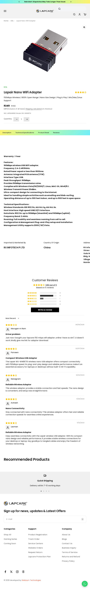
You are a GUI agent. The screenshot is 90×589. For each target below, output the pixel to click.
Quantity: (8, 118)
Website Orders (35, 548)
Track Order (34, 539)
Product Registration (37, 534)
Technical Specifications (24, 132)
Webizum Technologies (31, 580)
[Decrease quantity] (16, 119)
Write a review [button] (45, 309)
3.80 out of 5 (51, 285)
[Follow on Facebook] (5, 571)
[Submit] (60, 8)
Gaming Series (10, 539)
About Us (66, 534)
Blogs (64, 539)
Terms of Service (69, 552)
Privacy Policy (68, 561)
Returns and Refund (71, 556)
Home (6, 21)
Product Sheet (43, 132)
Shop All (7, 534)
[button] (80, 92)
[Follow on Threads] (23, 571)
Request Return (35, 552)
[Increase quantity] (26, 119)
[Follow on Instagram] (17, 571)
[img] (11, 325)
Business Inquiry (69, 548)
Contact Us (67, 543)
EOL (12, 21)
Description (7, 132)
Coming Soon (10, 543)
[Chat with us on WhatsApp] (85, 584)
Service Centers (35, 543)
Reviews (56, 132)
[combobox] (70, 8)
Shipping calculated (34, 109)
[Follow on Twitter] (11, 571)
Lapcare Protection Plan (39, 556)
